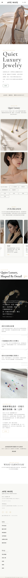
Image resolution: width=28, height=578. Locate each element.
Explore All (25, 276)
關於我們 (4, 529)
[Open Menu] (2, 2)
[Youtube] (10, 512)
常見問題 (4, 554)
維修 (3, 568)
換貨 (3, 564)
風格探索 (4, 542)
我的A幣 (4, 557)
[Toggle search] (23, 2)
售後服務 (4, 532)
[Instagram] (6, 512)
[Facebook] (3, 512)
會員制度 (4, 536)
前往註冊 (14, 451)
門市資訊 (4, 525)
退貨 (3, 561)
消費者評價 (4, 539)
